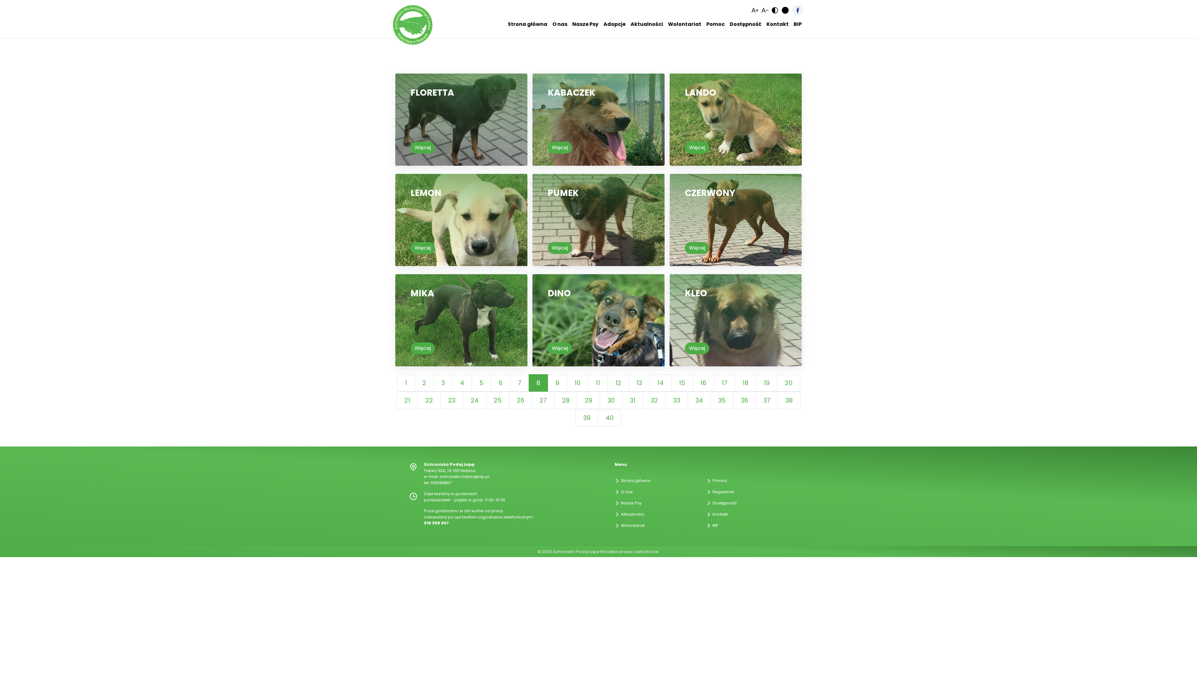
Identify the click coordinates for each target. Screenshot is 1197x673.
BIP (716, 525)
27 (543, 400)
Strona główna (636, 481)
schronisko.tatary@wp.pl (464, 477)
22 (429, 400)
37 (766, 400)
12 (618, 383)
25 (498, 400)
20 (788, 383)
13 (639, 383)
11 (598, 383)
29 (588, 400)
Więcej (423, 147)
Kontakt (720, 514)
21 (407, 400)
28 (566, 400)
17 (724, 383)
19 (767, 383)
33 (676, 400)
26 (520, 400)
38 (789, 400)
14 (660, 383)
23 (451, 400)
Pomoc (720, 481)
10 (577, 383)
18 (745, 383)
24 (474, 400)
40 (609, 417)
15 (682, 383)
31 (633, 400)
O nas (627, 492)
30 (611, 400)
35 (722, 400)
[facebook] (797, 10)
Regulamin (723, 492)
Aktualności (632, 514)
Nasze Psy (631, 503)
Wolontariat (633, 525)
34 (699, 400)
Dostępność (725, 503)
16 (703, 383)
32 (654, 400)
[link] (755, 10)
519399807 (441, 483)
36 (744, 400)
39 (586, 417)
